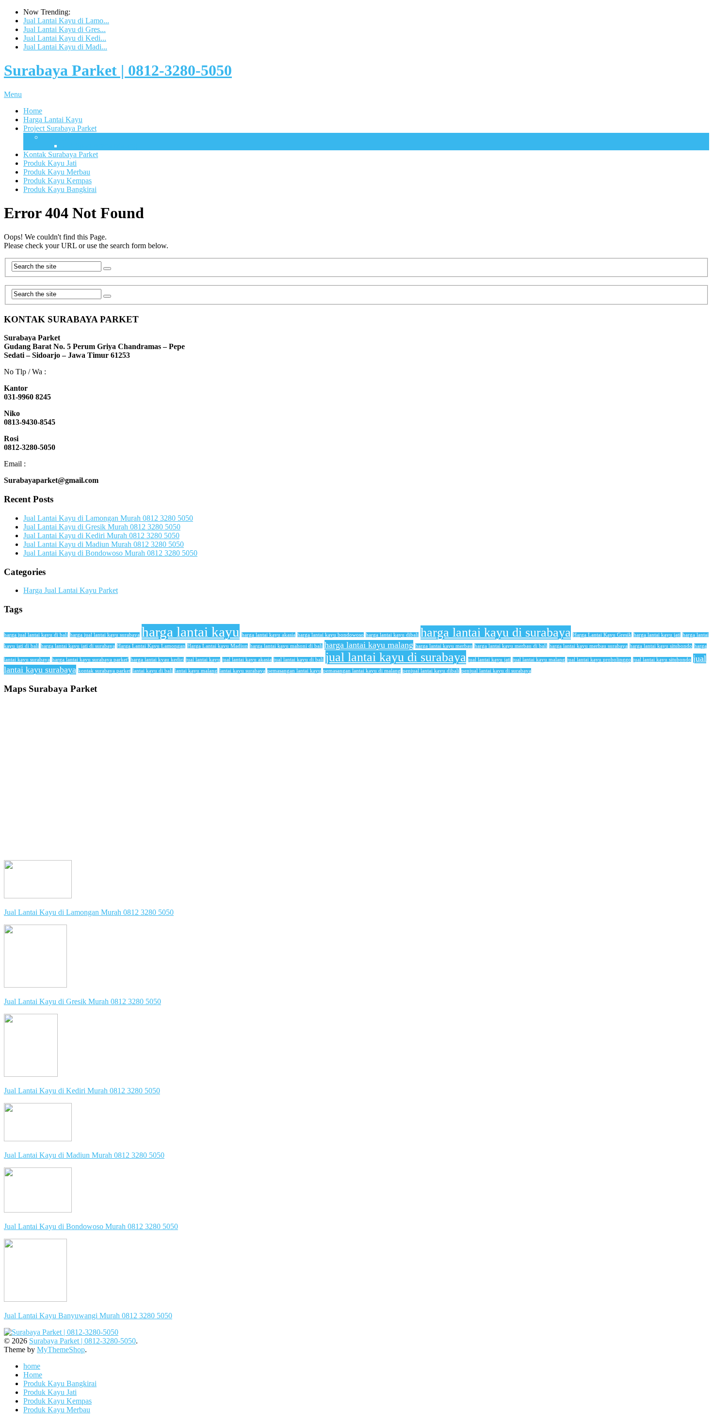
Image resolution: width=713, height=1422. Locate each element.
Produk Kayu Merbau (56, 172)
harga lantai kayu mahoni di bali (286, 646)
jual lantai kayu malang (539, 659)
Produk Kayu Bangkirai (60, 189)
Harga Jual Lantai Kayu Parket (70, 590)
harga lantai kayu (191, 631)
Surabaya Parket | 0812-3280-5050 (118, 70)
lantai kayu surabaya (242, 670)
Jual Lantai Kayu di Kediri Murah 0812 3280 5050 (101, 535)
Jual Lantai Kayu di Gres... (64, 29)
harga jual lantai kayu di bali (36, 635)
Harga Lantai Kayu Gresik (602, 635)
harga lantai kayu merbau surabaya (588, 646)
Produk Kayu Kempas (57, 180)
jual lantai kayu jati (489, 659)
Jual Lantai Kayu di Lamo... (66, 20)
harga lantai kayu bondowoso (330, 635)
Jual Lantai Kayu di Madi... (65, 47)
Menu (13, 94)
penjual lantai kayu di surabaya (496, 670)
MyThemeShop (61, 1349)
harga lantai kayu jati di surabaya (78, 646)
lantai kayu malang (196, 670)
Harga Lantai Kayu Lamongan (151, 646)
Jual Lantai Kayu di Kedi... (64, 38)
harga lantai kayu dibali (392, 635)
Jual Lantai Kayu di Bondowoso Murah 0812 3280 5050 (110, 553)
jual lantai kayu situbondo (662, 659)
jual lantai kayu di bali (299, 659)
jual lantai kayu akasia (247, 659)
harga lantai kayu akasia (268, 635)
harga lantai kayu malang (368, 645)
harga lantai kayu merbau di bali (510, 646)
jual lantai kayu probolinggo (599, 659)
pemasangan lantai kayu (294, 670)
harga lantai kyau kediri (157, 659)
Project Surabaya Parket (60, 128)
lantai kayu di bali (152, 670)
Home (32, 111)
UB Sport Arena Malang (99, 146)
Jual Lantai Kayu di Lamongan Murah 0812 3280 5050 (108, 518)
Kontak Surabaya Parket (60, 154)
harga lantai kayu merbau (443, 646)
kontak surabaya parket (104, 670)
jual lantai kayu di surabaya (395, 657)
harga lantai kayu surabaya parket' (90, 659)
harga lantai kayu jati (657, 635)
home (31, 1366)
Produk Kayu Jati (50, 163)
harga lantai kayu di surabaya (496, 632)
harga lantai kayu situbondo (661, 646)
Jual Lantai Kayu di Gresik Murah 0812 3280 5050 (101, 527)
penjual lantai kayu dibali (431, 670)
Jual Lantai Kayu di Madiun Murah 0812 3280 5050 (103, 544)
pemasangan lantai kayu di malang (362, 670)
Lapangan (58, 137)
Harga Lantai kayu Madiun (217, 646)
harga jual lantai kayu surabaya (105, 635)
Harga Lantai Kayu (52, 119)
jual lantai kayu (203, 659)
